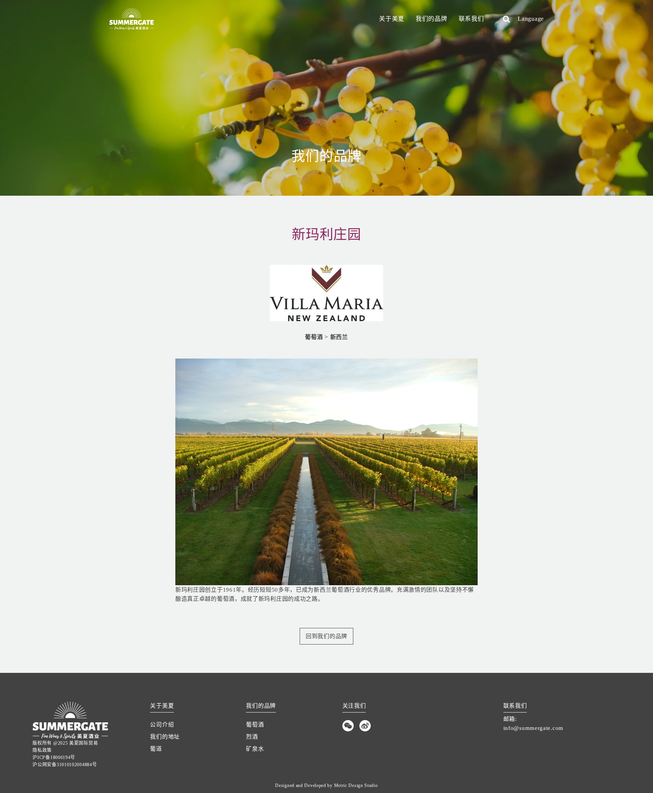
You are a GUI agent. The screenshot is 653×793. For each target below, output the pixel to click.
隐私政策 (42, 750)
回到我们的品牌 (326, 636)
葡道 (156, 749)
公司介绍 (162, 725)
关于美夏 (391, 18)
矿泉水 (255, 749)
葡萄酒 (314, 337)
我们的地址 (165, 737)
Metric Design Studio (356, 785)
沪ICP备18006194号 (53, 757)
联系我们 (471, 18)
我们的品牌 (431, 18)
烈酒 (252, 737)
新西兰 (339, 337)
